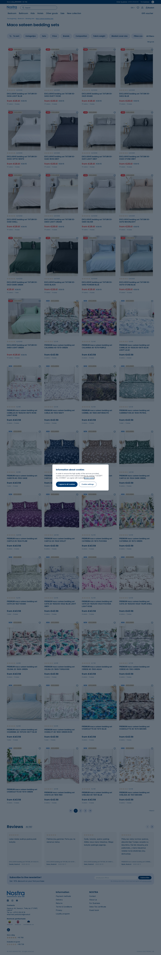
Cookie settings (88, 484)
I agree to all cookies (67, 484)
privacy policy (89, 478)
